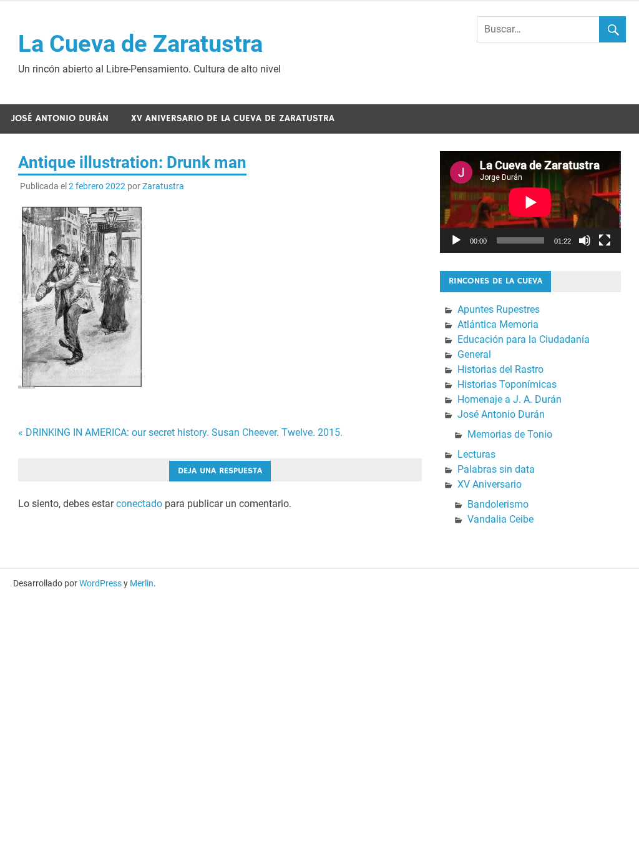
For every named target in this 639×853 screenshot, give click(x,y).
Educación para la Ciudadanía (523, 339)
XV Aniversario (489, 484)
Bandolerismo (498, 504)
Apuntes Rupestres (498, 309)
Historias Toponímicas (507, 384)
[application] (530, 202)
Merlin (142, 583)
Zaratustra (163, 186)
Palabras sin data (496, 469)
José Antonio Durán (60, 118)
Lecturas (476, 454)
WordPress (100, 583)
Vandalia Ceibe (500, 519)
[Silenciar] (584, 240)
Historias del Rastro (500, 369)
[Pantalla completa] (604, 240)
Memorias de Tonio (509, 434)
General (474, 354)
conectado (139, 504)
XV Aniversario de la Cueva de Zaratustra (232, 118)
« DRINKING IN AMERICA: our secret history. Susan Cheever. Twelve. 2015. (180, 432)
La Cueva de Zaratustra (140, 43)
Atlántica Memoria (498, 324)
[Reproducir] (456, 240)
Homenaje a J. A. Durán (509, 399)
